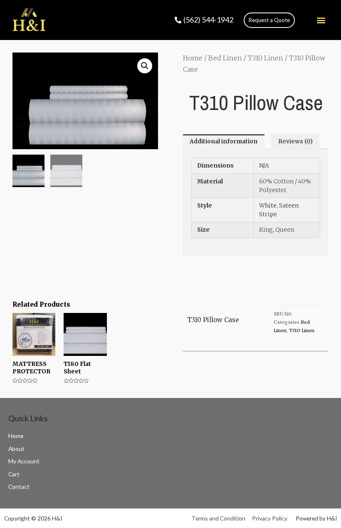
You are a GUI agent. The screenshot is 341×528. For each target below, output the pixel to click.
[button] (269, 20)
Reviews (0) (295, 141)
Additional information (223, 141)
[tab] (223, 141)
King (266, 229)
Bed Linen (225, 58)
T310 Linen (265, 58)
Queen (284, 229)
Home (193, 58)
